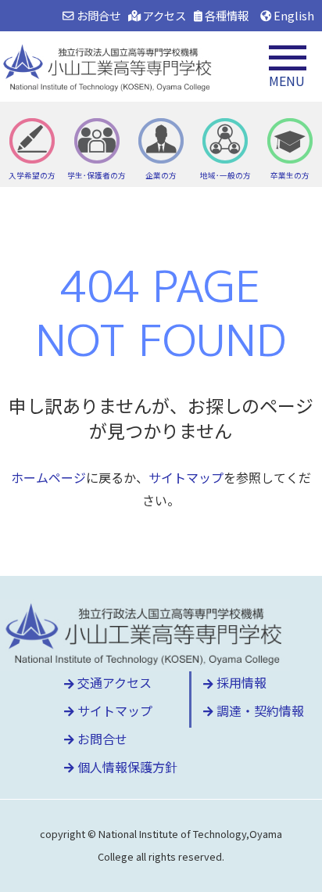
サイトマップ (186, 477)
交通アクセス (113, 682)
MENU (287, 80)
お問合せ (97, 15)
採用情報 (240, 682)
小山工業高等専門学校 (109, 66)
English (292, 15)
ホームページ (48, 477)
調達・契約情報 (258, 710)
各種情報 (225, 15)
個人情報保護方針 (125, 766)
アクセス (163, 15)
